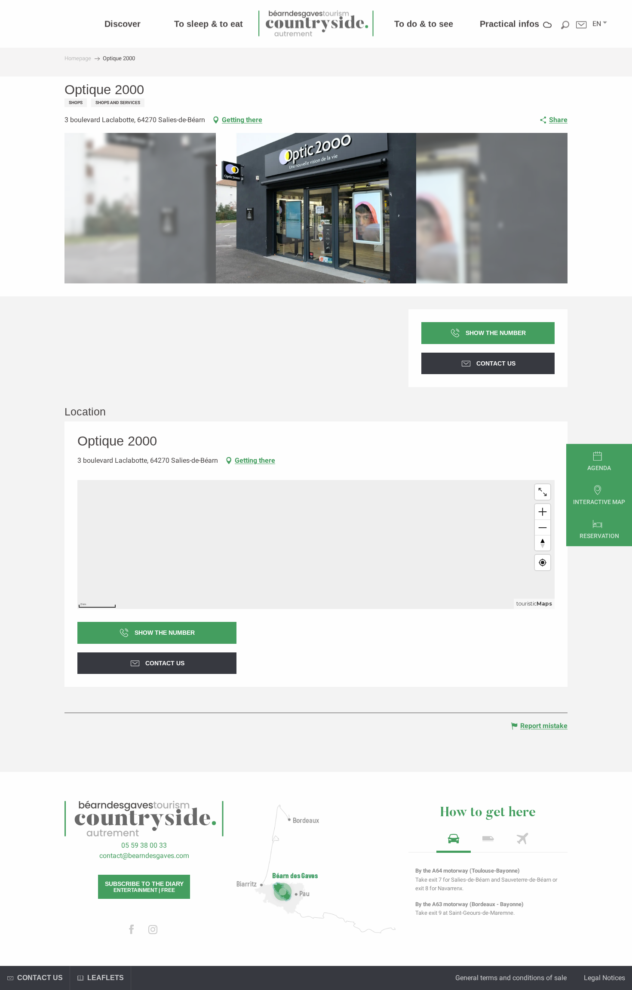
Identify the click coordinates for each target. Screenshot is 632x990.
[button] (596, 23)
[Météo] (547, 31)
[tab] (453, 841)
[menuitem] (122, 23)
